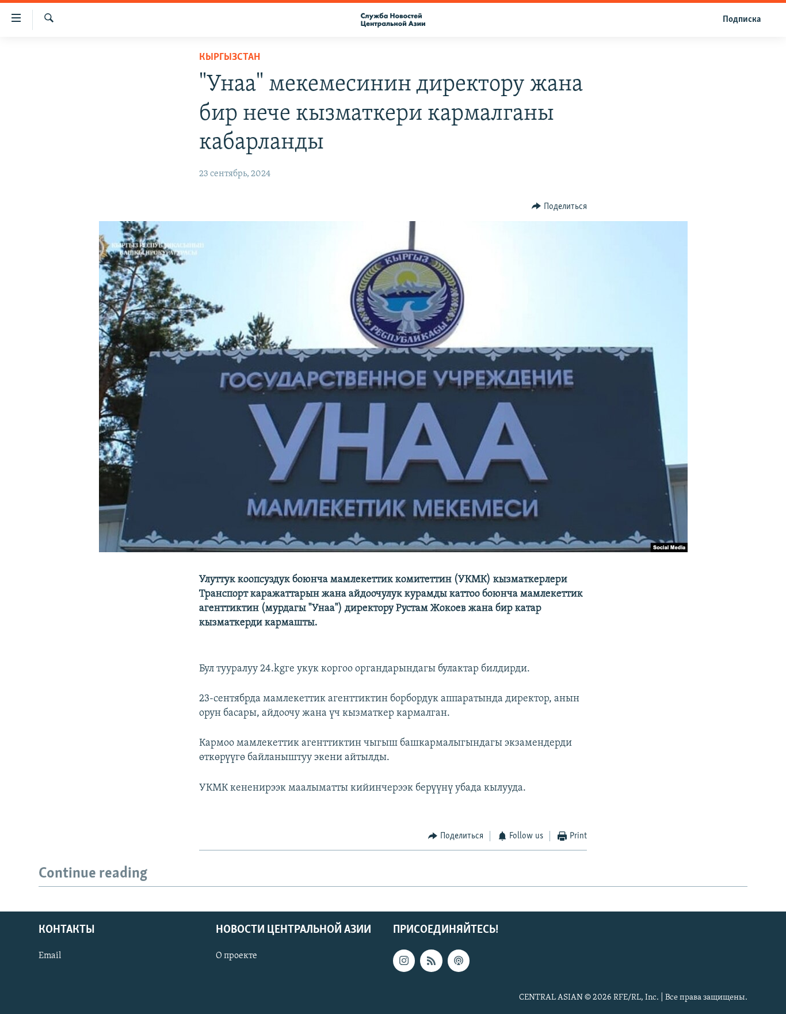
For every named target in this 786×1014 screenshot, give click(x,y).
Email (50, 956)
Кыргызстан (229, 57)
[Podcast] (459, 961)
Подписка (742, 19)
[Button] (559, 206)
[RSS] (431, 961)
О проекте (236, 956)
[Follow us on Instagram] (404, 961)
